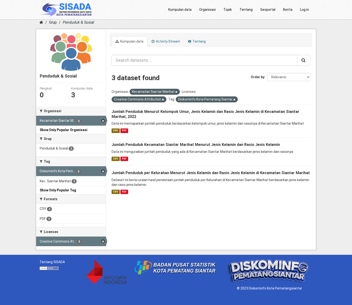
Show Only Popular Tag (58, 190)
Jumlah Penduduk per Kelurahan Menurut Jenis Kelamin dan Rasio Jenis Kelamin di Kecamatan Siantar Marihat (211, 173)
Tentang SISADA (52, 262)
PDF (124, 130)
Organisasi (207, 9)
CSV (115, 130)
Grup (53, 22)
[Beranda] (41, 22)
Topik (227, 9)
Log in (304, 9)
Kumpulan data (180, 9)
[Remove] (176, 92)
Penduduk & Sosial (78, 22)
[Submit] (303, 60)
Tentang (246, 9)
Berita (287, 9)
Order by (257, 77)
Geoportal (267, 9)
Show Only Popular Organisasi (63, 130)
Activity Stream (167, 41)
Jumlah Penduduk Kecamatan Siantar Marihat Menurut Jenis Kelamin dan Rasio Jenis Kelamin (196, 144)
